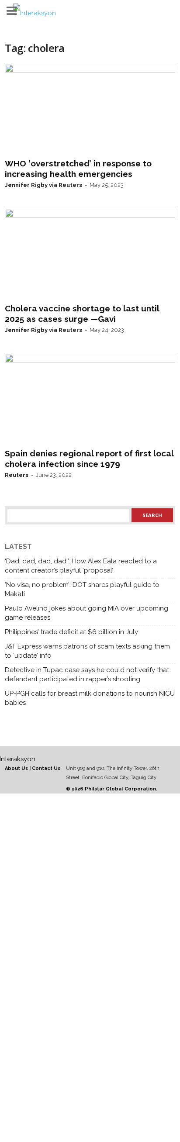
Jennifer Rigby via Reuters (43, 185)
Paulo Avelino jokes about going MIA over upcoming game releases (86, 612)
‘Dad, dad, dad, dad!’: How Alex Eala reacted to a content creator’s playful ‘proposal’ (81, 565)
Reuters (16, 475)
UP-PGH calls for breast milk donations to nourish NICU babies (90, 698)
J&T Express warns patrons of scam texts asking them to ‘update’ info (87, 650)
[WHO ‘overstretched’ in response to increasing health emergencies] (90, 109)
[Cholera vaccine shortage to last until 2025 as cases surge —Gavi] (90, 254)
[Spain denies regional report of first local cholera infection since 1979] (90, 399)
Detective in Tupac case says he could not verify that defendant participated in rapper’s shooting (87, 674)
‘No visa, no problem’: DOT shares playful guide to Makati (82, 589)
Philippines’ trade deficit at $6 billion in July (71, 632)
